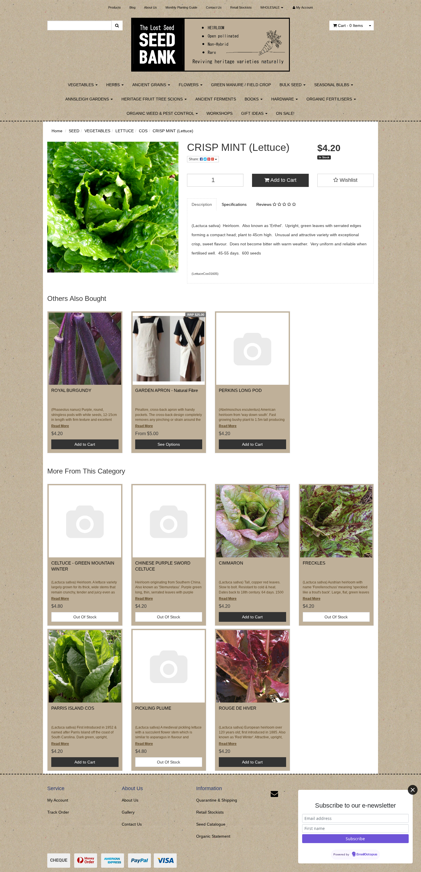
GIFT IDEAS (253, 113)
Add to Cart (282, 180)
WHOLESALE (270, 7)
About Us (150, 7)
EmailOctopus (367, 854)
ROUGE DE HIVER (237, 708)
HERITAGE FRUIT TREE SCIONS (152, 99)
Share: (194, 159)
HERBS (113, 84)
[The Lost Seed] (210, 43)
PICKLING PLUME (153, 708)
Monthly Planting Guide (181, 7)
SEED (74, 131)
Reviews (264, 204)
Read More (60, 426)
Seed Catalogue (210, 824)
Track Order (58, 812)
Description (202, 204)
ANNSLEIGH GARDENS (87, 99)
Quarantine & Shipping (216, 800)
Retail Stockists (241, 7)
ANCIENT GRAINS (149, 84)
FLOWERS (189, 84)
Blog (132, 7)
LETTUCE (124, 131)
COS (143, 131)
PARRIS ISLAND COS (72, 708)
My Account (57, 800)
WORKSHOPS (219, 113)
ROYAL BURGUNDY (71, 390)
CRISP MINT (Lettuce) (173, 131)
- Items (350, 25)
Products (114, 7)
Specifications (234, 204)
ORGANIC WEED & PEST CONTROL (161, 113)
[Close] (413, 790)
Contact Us (214, 7)
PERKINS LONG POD (240, 390)
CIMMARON (231, 563)
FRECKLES (314, 563)
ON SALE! (285, 113)
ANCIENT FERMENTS (215, 99)
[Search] (117, 25)
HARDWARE (283, 99)
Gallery (128, 812)
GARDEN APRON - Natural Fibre (166, 390)
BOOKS (252, 99)
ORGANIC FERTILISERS (329, 99)
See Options (169, 444)
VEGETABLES (81, 84)
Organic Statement (213, 836)
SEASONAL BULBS (332, 84)
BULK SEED (291, 84)
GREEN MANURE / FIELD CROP (241, 84)
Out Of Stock (85, 617)
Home (57, 131)
